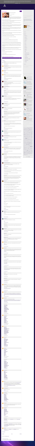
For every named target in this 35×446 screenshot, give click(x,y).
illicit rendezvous (26, 139)
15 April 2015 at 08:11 (6, 282)
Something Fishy (26, 57)
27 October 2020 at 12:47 (6, 416)
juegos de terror (14, 300)
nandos (24, 144)
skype (32, 148)
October (25, 37)
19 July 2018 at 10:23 (6, 379)
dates (32, 133)
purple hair (29, 146)
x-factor (27, 154)
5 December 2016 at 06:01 (6, 313)
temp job (32, 150)
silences (27, 148)
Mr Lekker (26, 143)
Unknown (5, 284)
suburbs (31, 149)
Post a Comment (3, 431)
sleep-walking (25, 149)
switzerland (24, 150)
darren (30, 133)
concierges (32, 132)
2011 (24, 33)
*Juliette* (5, 228)
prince (26, 146)
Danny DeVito (29, 133)
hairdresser (24, 138)
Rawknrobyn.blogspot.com (6, 162)
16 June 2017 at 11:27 (6, 335)
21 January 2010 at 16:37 (6, 109)
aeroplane (28, 127)
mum (32, 143)
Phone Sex (5, 233)
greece (29, 137)
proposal (27, 146)
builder (28, 130)
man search (26, 142)
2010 (24, 34)
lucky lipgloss (30, 141)
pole (28, 145)
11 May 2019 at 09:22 (6, 401)
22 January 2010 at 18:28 (6, 209)
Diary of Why (5, 103)
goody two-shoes (25, 137)
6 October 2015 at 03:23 (6, 302)
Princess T (5, 153)
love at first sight (27, 141)
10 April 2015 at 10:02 (6, 276)
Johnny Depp (32, 139)
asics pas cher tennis (9, 384)
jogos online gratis (18, 300)
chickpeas (31, 131)
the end (30, 151)
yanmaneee (5, 392)
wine (25, 154)
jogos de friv (7, 300)
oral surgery (31, 144)
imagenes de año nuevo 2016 (15, 294)
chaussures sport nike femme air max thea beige (11, 385)
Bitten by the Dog (28, 113)
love (25, 141)
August (25, 40)
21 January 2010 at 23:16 (6, 145)
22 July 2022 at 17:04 (6, 426)
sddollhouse (5, 251)
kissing (30, 140)
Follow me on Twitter (28, 11)
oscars (32, 144)
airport (29, 127)
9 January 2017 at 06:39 (6, 324)
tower (28, 153)
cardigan (27, 131)
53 (20, 11)
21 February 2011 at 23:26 (6, 235)
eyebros (24, 135)
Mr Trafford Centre (26, 60)
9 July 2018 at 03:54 (5, 368)
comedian (24, 132)
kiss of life (29, 140)
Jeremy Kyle (29, 139)
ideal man (24, 139)
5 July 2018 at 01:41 (5, 357)
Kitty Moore (5, 218)
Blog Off (27, 103)
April (25, 44)
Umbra (4, 139)
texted (25, 151)
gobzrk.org (5, 257)
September (26, 38)
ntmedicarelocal (5, 244)
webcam (24, 154)
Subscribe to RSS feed (28, 14)
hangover (30, 138)
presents (25, 146)
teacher (29, 150)
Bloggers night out (27, 129)
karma (26, 140)
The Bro (29, 151)
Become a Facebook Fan (28, 12)
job (30, 139)
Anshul (7, 439)
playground (25, 145)
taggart (27, 150)
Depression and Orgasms (28, 81)
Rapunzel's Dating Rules (27, 54)
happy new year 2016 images (17, 293)
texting (26, 151)
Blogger (29, 156)
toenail (29, 152)
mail (24, 142)
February (26, 47)
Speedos (26, 149)
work (26, 154)
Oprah (29, 144)
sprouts (27, 149)
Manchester (28, 142)
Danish (26, 133)
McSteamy (32, 142)
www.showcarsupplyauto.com (7, 269)
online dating (27, 144)
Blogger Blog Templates (9, 439)
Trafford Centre (30, 153)
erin (4, 107)
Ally (4, 116)
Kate (4, 120)
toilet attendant (31, 152)
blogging (30, 129)
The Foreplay (4, 11)
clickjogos (9, 300)
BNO (31, 129)
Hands (26, 138)
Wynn (4, 70)
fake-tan (28, 135)
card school (25, 131)
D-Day (25, 51)
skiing (30, 148)
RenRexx (5, 81)
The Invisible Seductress (6, 86)
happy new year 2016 (6, 293)
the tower (26, 152)
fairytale (27, 135)
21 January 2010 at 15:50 (6, 105)
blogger (24, 129)
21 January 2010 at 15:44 (6, 101)
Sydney (26, 150)
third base (28, 152)
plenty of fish (27, 145)
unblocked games (5, 301)
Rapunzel (29, 25)
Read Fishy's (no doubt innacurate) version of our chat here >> (8, 56)
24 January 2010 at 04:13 (6, 231)
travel (32, 153)
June (25, 41)
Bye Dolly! (26, 61)
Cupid (24, 133)
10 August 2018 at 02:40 (6, 386)
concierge (29, 132)
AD (4, 74)
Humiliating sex (5, 237)
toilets (24, 153)
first (31, 135)
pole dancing (30, 145)
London (24, 141)
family (29, 135)
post (31, 145)
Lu (28, 141)
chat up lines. (29, 131)
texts (27, 151)
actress (26, 127)
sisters (29, 148)
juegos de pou (11, 300)
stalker (29, 149)
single (28, 148)
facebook (25, 135)
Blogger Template (5, 439)
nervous (25, 144)
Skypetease (27, 99)
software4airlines (5, 263)
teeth (30, 150)
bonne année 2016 (12, 293)
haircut (32, 137)
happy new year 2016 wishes (10, 294)
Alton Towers (31, 127)
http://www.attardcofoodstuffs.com (7, 288)
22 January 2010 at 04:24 (6, 166)
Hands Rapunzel (28, 138)
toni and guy (26, 153)
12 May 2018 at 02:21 (6, 346)
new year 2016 (9, 293)
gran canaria (27, 137)
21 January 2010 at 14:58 (6, 79)
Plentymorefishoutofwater (6, 135)
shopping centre (25, 148)
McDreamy (30, 142)
